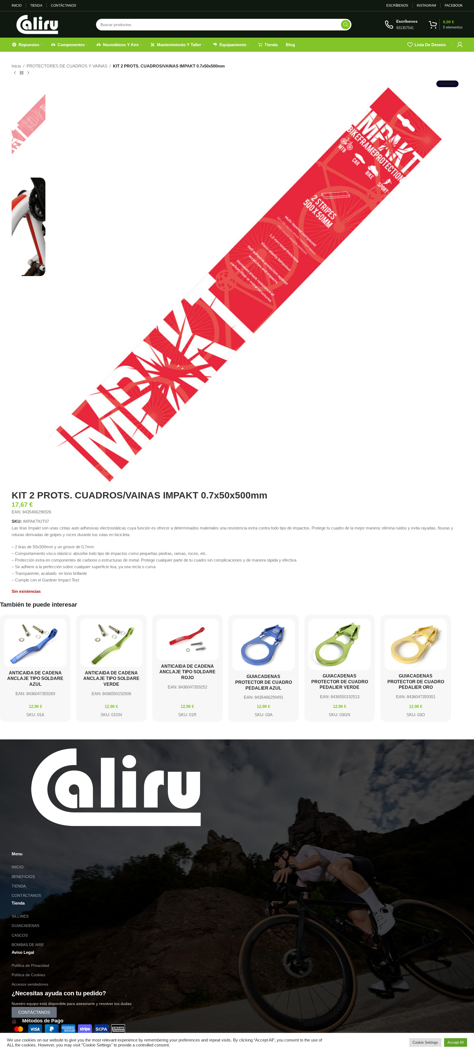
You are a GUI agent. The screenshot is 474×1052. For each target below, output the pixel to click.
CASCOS (20, 935)
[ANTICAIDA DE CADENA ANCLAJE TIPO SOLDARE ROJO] (187, 639)
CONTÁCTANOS (26, 895)
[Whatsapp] (18, 842)
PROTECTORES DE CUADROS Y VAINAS (67, 66)
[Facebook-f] (48, 842)
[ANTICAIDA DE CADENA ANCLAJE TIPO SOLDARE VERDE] (111, 643)
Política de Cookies (28, 975)
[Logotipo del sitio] (37, 24)
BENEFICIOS (23, 876)
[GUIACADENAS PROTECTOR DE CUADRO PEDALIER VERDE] (340, 644)
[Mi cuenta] (459, 44)
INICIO (18, 867)
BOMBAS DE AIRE (28, 944)
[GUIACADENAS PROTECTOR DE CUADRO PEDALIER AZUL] (263, 645)
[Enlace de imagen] (116, 787)
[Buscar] (345, 24)
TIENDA (19, 886)
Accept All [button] (455, 1042)
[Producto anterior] (15, 73)
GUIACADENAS (25, 925)
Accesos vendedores (30, 984)
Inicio (16, 66)
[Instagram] (33, 842)
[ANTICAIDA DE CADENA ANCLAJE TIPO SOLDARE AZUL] (35, 643)
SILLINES (20, 916)
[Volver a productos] (21, 73)
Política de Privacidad (30, 965)
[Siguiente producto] (28, 73)
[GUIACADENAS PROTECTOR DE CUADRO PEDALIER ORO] (416, 644)
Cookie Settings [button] (425, 1042)
